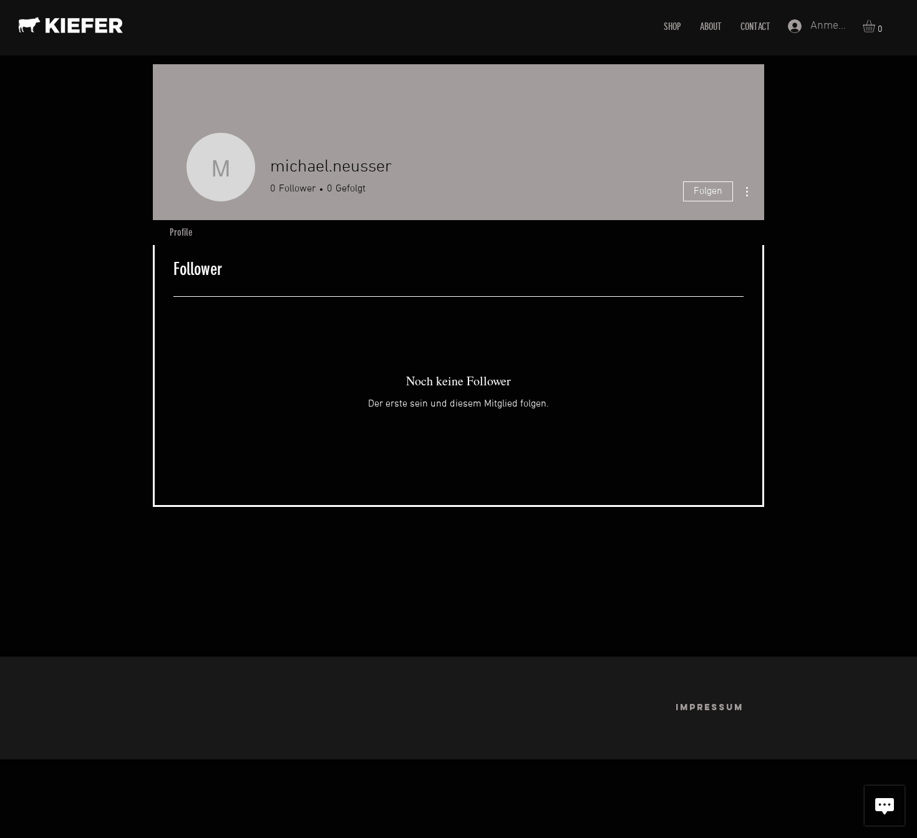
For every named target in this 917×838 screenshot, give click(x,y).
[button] (876, 26)
